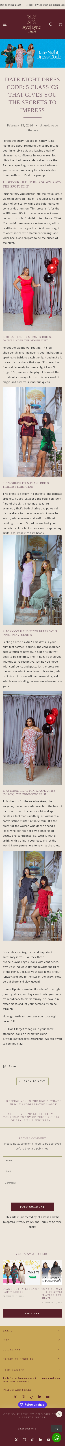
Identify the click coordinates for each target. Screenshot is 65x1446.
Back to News (35, 1081)
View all (32, 1313)
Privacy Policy (25, 1221)
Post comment (32, 1206)
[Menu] (4, 24)
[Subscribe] (60, 1370)
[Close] (59, 1414)
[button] (51, 24)
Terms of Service (51, 1221)
